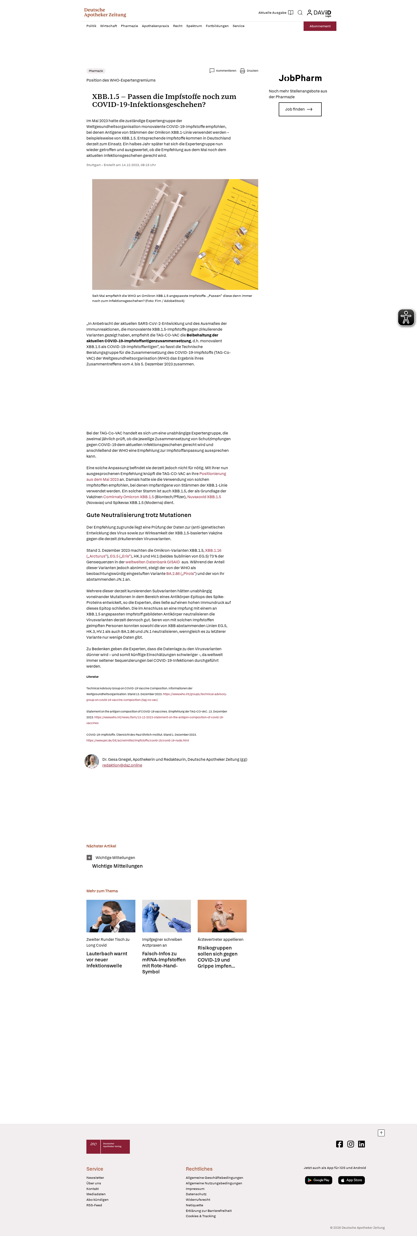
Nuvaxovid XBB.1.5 (204, 496)
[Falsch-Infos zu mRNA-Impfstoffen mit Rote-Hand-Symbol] (166, 916)
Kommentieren (226, 71)
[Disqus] (172, 1049)
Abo (320, 26)
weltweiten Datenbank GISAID (153, 562)
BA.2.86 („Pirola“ (180, 573)
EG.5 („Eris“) (121, 556)
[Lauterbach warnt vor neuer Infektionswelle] (110, 916)
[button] (105, 12)
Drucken (252, 71)
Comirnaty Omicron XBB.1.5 (128, 496)
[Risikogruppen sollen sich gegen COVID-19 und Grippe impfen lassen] (222, 916)
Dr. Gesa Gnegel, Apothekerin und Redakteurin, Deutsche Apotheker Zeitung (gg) (174, 759)
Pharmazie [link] (96, 71)
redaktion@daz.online (122, 765)
